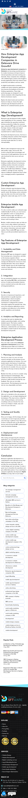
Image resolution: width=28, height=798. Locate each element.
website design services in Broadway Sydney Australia (13, 626)
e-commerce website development (11, 556)
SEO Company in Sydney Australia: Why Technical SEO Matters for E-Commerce (12, 660)
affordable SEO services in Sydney (13, 501)
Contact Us (5, 733)
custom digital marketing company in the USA (12, 530)
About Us (5, 726)
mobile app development (13, 579)
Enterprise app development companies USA (13, 572)
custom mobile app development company (12, 535)
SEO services (9, 601)
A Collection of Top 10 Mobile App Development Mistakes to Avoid (14, 644)
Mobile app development (9, 767)
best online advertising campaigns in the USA (12, 520)
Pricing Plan (5, 728)
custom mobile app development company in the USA (14, 542)
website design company (12, 622)
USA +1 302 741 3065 (10, 788)
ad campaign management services (13, 490)
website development (12, 630)
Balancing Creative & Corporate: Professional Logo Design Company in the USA (13, 652)
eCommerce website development (11, 566)
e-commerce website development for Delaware (13, 561)
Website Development (8, 757)
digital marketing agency (12, 552)
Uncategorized (10, 618)
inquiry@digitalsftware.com (11, 785)
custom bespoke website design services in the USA (13, 525)
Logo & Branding (10, 576)
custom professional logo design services (12, 548)
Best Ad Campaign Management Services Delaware (12, 514)
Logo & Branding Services (9, 762)
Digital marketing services (9, 760)
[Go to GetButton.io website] (3, 796)
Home (4, 724)
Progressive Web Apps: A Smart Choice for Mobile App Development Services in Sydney (13, 669)
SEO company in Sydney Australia (12, 597)
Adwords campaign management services (12, 495)
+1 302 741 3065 (17, 6)
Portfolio (4, 731)
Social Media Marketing (12, 605)
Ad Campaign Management (10, 764)
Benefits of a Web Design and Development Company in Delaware (14, 507)
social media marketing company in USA (12, 614)
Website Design (6, 755)
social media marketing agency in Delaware (12, 609)
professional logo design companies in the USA (12, 592)
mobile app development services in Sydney (13, 583)
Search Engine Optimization (10, 771)
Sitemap (4, 736)
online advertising (10, 588)
